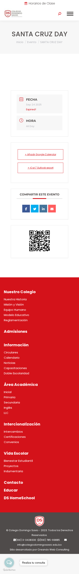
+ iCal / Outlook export (40, 167)
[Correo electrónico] (52, 208)
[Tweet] (35, 208)
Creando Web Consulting (53, 549)
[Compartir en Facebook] (26, 208)
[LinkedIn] (43, 208)
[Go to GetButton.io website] (9, 570)
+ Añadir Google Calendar (40, 154)
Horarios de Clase (42, 3)
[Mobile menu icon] (70, 13)
